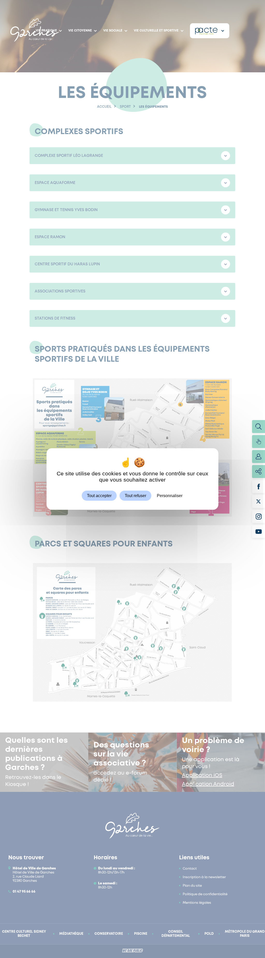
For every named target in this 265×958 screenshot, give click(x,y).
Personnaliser (169, 495)
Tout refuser (135, 495)
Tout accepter (99, 495)
